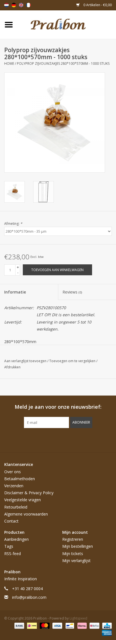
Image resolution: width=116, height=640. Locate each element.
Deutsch (14, 5)
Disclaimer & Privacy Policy (28, 492)
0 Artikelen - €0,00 (97, 5)
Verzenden (13, 485)
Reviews (72, 292)
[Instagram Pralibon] (68, 439)
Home (9, 63)
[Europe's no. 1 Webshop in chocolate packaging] (67, 24)
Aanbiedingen (16, 539)
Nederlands (6, 5)
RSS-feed (12, 553)
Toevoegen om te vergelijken (72, 361)
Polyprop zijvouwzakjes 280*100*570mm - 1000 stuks (63, 63)
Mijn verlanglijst (76, 560)
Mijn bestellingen (77, 546)
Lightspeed (78, 618)
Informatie (15, 292)
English (21, 5)
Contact (11, 521)
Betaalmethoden (19, 478)
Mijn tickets (72, 553)
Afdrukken (12, 367)
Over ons (12, 471)
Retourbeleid (15, 507)
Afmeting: (13, 223)
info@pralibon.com (29, 597)
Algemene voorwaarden (26, 514)
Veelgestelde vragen (22, 499)
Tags (8, 546)
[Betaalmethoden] (18, 625)
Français (28, 5)
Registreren (72, 539)
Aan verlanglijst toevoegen (25, 361)
